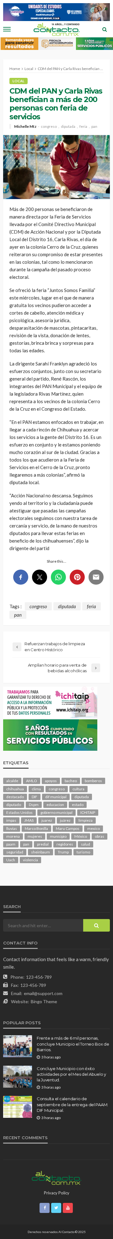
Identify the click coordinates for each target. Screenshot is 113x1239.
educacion (55, 804)
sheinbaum (40, 852)
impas (11, 820)
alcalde (12, 780)
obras (99, 836)
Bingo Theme (44, 1001)
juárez (65, 820)
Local (18, 81)
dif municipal (56, 796)
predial (43, 844)
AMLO (31, 780)
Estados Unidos (19, 812)
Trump (63, 852)
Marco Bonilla (36, 828)
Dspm (34, 804)
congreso (49, 126)
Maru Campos (67, 828)
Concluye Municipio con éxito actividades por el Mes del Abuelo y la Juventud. (71, 1074)
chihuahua (15, 789)
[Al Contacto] (56, 1177)
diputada (68, 126)
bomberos (93, 780)
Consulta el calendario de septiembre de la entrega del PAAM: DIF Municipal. (72, 1104)
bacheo (71, 780)
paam (10, 844)
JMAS (29, 820)
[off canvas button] (7, 29)
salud (85, 844)
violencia (30, 860)
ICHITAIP (87, 812)
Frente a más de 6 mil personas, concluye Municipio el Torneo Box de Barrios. (73, 1044)
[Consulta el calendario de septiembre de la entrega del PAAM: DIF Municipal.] (17, 1107)
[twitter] (56, 1208)
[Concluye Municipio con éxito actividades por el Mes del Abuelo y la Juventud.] (17, 1077)
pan (94, 126)
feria (83, 126)
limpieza (85, 820)
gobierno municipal (56, 812)
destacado (15, 796)
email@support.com (43, 993)
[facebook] (45, 1208)
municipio (58, 836)
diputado (13, 804)
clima (36, 789)
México (80, 836)
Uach (10, 860)
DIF (34, 796)
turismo (83, 852)
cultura (78, 789)
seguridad (14, 852)
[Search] (104, 29)
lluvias (11, 828)
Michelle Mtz (25, 126)
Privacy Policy (56, 1192)
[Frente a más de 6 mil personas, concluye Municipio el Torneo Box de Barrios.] (17, 1046)
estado (77, 804)
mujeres (35, 836)
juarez (46, 820)
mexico (93, 828)
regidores (64, 844)
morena (13, 836)
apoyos (51, 780)
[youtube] (68, 1208)
